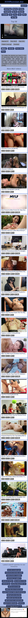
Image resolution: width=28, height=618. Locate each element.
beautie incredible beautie (10, 603)
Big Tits (14, 12)
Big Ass (15, 9)
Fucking (21, 9)
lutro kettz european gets (14, 570)
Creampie (5, 14)
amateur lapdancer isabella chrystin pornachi (14, 592)
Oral (10, 14)
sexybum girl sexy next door (14, 597)
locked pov (21, 603)
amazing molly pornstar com (19, 583)
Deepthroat (7, 12)
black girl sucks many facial (14, 594)
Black (24, 14)
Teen (15, 14)
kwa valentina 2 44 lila (20, 581)
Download (16, 44)
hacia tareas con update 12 (14, 578)
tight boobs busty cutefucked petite (14, 600)
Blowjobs (21, 12)
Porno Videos (19, 48)
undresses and (6, 583)
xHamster (11, 48)
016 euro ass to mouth (14, 586)
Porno (3, 51)
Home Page (8, 9)
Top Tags (14, 17)
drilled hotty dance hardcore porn (14, 589)
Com (19, 14)
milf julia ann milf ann (7, 581)
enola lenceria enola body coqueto (14, 572)
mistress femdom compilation (14, 575)
